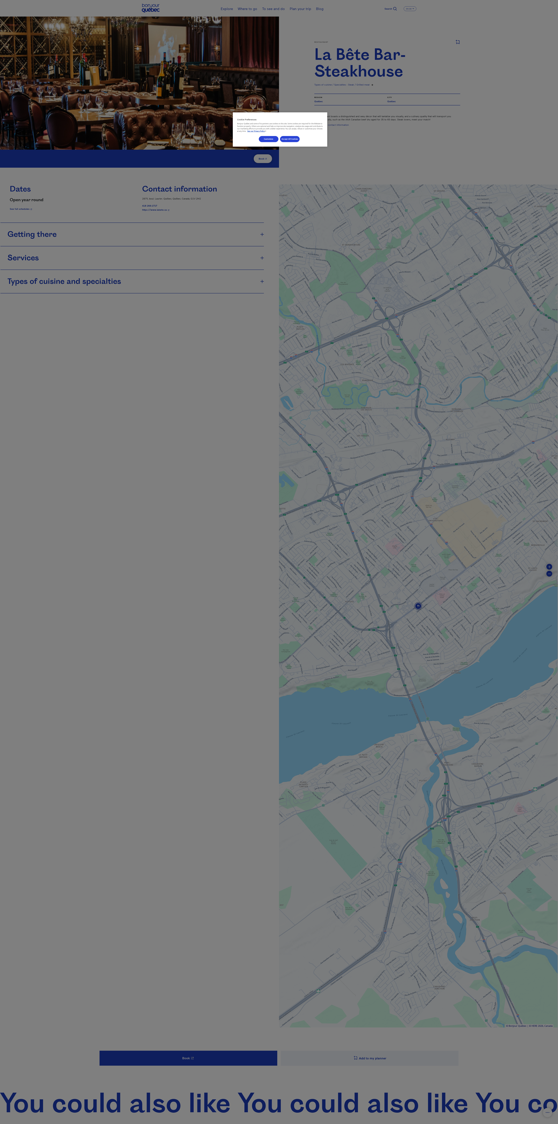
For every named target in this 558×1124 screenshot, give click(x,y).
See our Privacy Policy (257, 131)
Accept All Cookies (290, 139)
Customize (268, 139)
